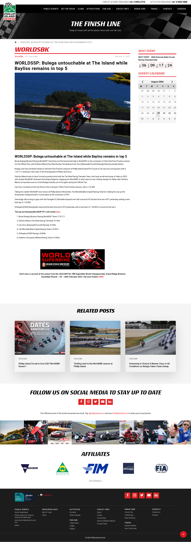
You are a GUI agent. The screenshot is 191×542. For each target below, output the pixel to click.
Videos (72, 526)
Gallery (72, 529)
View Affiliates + (95, 481)
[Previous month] (142, 81)
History (99, 515)
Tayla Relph (33, 56)
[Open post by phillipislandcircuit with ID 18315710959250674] (60, 432)
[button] (2, 434)
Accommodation (130, 526)
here (58, 212)
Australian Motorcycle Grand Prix (25, 521)
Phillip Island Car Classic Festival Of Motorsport (24, 516)
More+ (17, 525)
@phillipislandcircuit (97, 413)
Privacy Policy (102, 524)
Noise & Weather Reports (106, 521)
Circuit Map (101, 518)
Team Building (130, 518)
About (99, 512)
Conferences (129, 515)
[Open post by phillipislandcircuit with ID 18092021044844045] (131, 432)
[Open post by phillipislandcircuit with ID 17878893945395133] (84, 432)
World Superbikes (21, 512)
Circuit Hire (129, 512)
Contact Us (156, 512)
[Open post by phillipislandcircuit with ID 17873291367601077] (12, 432)
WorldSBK (19, 56)
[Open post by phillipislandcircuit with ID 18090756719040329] (155, 432)
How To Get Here (130, 528)
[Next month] (172, 81)
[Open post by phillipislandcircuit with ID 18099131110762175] (36, 432)
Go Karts (73, 512)
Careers (155, 515)
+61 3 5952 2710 (137, 2)
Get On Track (47, 512)
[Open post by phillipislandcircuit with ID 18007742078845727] (108, 432)
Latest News (74, 523)
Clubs (44, 515)
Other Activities (75, 515)
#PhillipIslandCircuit (120, 413)
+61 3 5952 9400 (179, 2)
